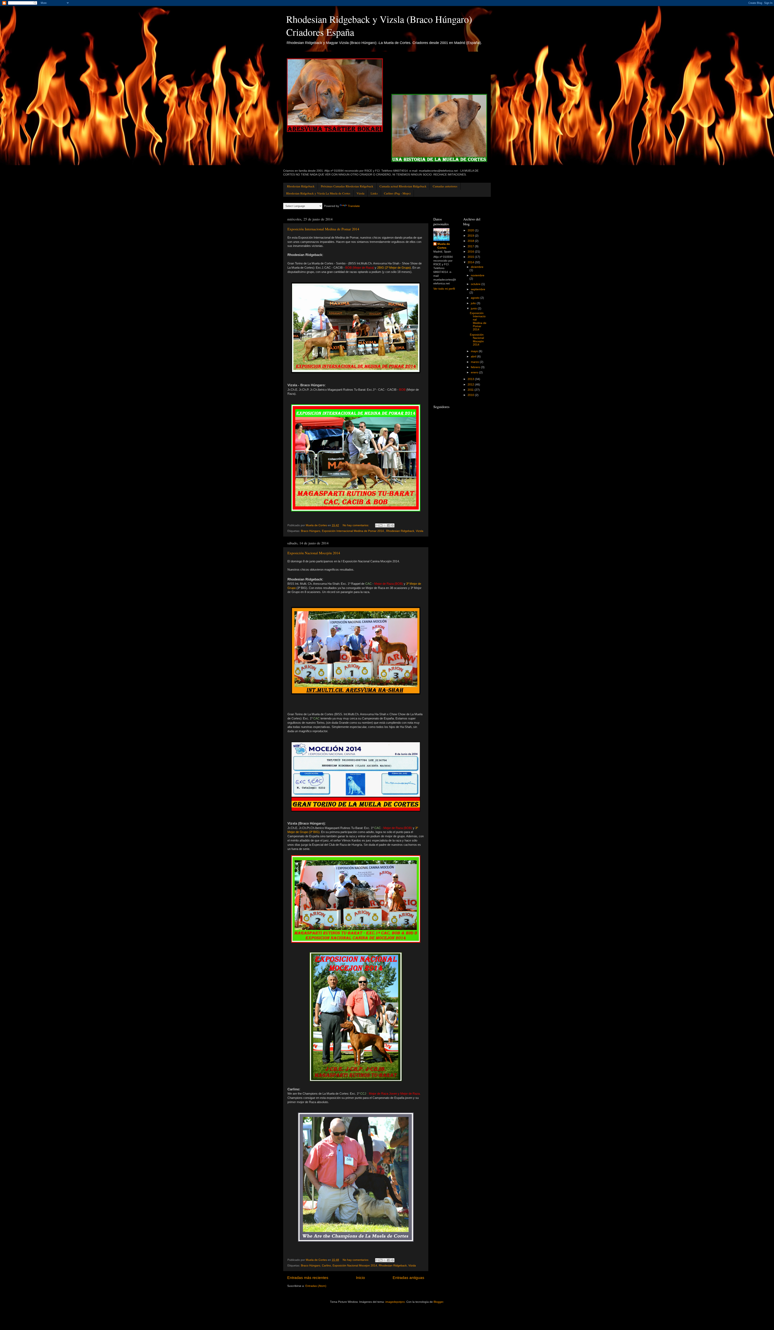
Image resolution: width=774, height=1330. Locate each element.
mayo (475, 351)
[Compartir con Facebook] (389, 525)
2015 (471, 256)
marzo (475, 361)
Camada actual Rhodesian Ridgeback (403, 186)
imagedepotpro (395, 1301)
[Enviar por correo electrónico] (377, 525)
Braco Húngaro (310, 530)
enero (475, 372)
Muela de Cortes (443, 245)
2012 (471, 384)
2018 (471, 240)
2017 (471, 246)
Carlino (326, 1265)
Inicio (360, 1278)
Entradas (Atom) (315, 1285)
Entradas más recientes (307, 1278)
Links (374, 193)
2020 (471, 230)
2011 (471, 389)
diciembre (477, 266)
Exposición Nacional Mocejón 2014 (313, 552)
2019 (471, 235)
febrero (476, 367)
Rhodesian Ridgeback (301, 186)
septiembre (478, 289)
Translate (354, 206)
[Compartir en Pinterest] (392, 525)
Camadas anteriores (445, 186)
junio (474, 308)
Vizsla (360, 193)
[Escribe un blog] (381, 525)
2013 (471, 379)
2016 (471, 251)
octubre (476, 284)
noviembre (477, 275)
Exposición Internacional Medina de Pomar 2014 (323, 229)
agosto (475, 297)
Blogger (438, 1301)
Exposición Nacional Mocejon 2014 (355, 1265)
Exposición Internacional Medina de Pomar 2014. (353, 530)
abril (474, 356)
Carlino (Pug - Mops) (397, 193)
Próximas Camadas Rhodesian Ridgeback (347, 186)
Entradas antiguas (408, 1278)
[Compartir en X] (385, 525)
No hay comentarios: (356, 525)
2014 (471, 262)
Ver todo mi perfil (444, 288)
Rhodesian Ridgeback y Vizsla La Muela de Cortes (318, 193)
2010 (471, 395)
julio (474, 303)
